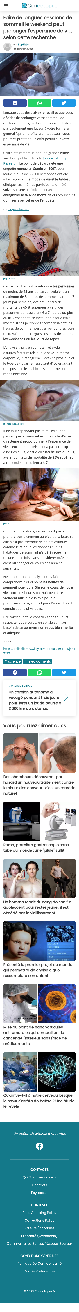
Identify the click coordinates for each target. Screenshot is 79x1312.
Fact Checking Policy (39, 1212)
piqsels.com (9, 278)
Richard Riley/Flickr (13, 423)
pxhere (7, 523)
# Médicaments (37, 661)
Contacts (39, 1185)
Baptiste (23, 44)
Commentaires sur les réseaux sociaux (39, 1243)
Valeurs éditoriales (39, 1228)
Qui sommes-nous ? (39, 1177)
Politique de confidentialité (40, 1263)
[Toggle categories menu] (6, 5)
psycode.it (39, 1192)
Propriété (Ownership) (39, 1235)
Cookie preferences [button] (39, 1271)
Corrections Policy (39, 1220)
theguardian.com (18, 209)
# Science (12, 661)
